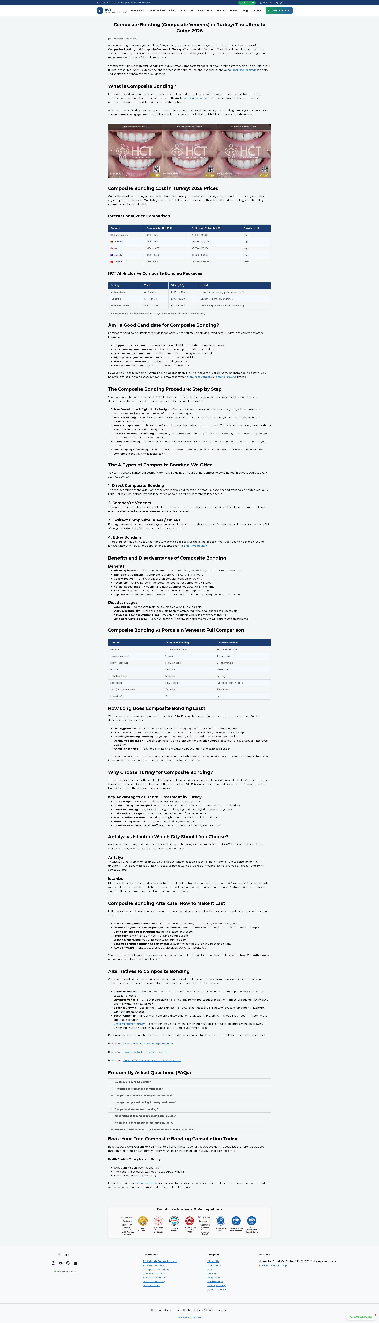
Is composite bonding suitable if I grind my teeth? (144, 1122)
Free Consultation (281, 10)
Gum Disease (151, 1285)
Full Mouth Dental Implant (160, 1261)
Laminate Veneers (155, 1277)
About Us (221, 10)
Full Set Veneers (153, 1265)
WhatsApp (267, 2)
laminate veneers (200, 376)
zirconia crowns (226, 376)
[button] (111, 151)
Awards (212, 1273)
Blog (245, 10)
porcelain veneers (196, 98)
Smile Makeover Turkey (129, 1023)
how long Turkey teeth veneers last (146, 1052)
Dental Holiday (157, 10)
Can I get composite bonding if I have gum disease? (145, 1102)
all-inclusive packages (243, 69)
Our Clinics (214, 1265)
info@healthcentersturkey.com (135, 2)
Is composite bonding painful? (133, 1082)
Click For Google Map (273, 1265)
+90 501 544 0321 (107, 2)
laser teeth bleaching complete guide (148, 1043)
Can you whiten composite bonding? (136, 1109)
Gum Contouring (154, 1281)
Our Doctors (186, 10)
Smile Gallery (204, 10)
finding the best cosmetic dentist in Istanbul (152, 1060)
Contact (256, 10)
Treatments (135, 10)
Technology (215, 1281)
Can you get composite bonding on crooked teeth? (145, 1095)
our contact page (145, 1183)
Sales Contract (216, 1289)
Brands (212, 1269)
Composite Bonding (156, 1269)
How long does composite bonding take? (139, 1088)
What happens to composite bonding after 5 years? (145, 1116)
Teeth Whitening (154, 1273)
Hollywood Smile (197, 545)
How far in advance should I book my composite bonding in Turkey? (154, 1129)
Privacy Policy (216, 1285)
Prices (172, 10)
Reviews (234, 10)
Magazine (213, 1277)
